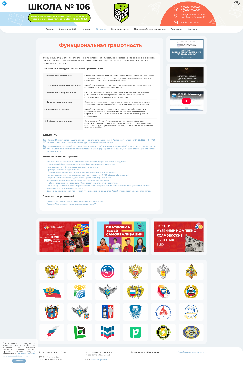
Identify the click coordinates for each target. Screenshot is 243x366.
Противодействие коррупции (150, 29)
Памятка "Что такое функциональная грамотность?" (71, 204)
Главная (50, 29)
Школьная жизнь (120, 29)
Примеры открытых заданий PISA (63, 169)
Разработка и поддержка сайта (191, 352)
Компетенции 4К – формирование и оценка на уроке (72, 167)
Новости (86, 29)
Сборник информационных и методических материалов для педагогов (81, 172)
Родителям (177, 29)
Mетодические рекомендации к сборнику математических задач (78, 180)
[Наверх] (239, 361)
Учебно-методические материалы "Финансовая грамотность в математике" (82, 183)
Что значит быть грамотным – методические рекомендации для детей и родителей (87, 161)
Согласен (19, 361)
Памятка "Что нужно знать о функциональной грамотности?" (76, 201)
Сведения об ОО (68, 29)
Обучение (101, 29)
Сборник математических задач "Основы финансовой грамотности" (79, 177)
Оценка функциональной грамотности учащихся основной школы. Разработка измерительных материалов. (99, 191)
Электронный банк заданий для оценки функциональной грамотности (81, 164)
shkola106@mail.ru (99, 360)
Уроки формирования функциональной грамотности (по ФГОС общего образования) (88, 175)
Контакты (192, 29)
